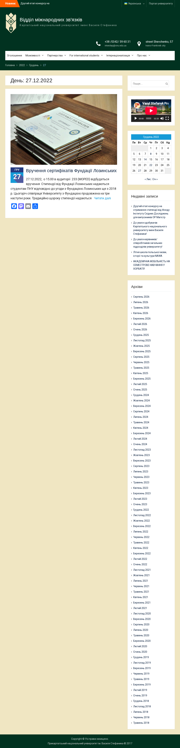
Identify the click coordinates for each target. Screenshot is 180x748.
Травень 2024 (141, 422)
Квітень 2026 (140, 313)
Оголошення (14, 55)
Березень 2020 (142, 640)
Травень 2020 (141, 635)
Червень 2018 (141, 717)
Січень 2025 (140, 389)
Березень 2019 (142, 684)
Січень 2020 (140, 651)
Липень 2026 (140, 302)
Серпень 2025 (141, 356)
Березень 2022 (142, 553)
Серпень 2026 (141, 296)
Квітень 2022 (140, 548)
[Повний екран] (167, 118)
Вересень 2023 (142, 460)
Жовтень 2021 (141, 575)
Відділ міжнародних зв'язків (51, 19)
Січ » (155, 179)
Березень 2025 (142, 378)
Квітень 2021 (140, 597)
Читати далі (102, 198)
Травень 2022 (141, 542)
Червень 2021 (141, 586)
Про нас (142, 55)
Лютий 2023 (140, 498)
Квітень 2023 (140, 488)
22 (150, 165)
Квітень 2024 (140, 427)
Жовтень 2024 (141, 400)
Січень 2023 (140, 504)
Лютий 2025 (140, 384)
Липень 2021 (140, 580)
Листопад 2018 (142, 706)
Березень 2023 (142, 493)
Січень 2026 (140, 329)
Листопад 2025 (142, 340)
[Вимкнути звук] (162, 118)
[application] (151, 110)
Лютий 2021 (140, 608)
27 (139, 170)
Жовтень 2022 (141, 520)
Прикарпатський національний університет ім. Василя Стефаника (85, 743)
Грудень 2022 (141, 509)
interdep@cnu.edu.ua (115, 45)
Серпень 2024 (141, 411)
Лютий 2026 (140, 324)
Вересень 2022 (142, 526)
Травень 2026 (141, 307)
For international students (84, 55)
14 (145, 159)
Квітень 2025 (140, 373)
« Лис (148, 179)
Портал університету (161, 3)
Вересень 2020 (142, 619)
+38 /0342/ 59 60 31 (118, 41)
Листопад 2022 (142, 515)
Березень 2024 (142, 433)
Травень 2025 (141, 367)
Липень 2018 (140, 711)
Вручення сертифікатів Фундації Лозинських (71, 170)
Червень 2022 (141, 537)
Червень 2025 (141, 362)
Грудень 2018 (141, 701)
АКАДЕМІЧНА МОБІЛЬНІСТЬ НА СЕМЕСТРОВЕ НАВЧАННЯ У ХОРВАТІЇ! (151, 265)
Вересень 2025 (142, 351)
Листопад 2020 (142, 613)
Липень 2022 (140, 531)
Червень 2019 (141, 673)
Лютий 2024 (140, 438)
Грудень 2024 (141, 395)
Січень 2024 (140, 444)
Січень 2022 (140, 564)
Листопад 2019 (142, 662)
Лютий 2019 (140, 690)
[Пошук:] (151, 83)
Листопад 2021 (142, 569)
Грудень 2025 (141, 335)
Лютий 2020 (140, 646)
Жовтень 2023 (141, 455)
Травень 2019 (141, 679)
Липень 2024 (140, 416)
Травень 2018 (141, 722)
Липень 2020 (140, 630)
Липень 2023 (140, 471)
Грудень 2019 (141, 657)
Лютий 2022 (140, 559)
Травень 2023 (141, 482)
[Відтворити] (135, 118)
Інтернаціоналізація (118, 55)
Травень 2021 (141, 591)
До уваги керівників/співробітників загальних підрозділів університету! (147, 243)
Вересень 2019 (142, 668)
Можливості (32, 55)
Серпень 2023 (141, 466)
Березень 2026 (142, 318)
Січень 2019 (140, 695)
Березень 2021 (142, 602)
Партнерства (55, 55)
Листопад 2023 (142, 449)
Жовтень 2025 (141, 345)
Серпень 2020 (141, 624)
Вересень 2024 (142, 406)
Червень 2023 (141, 477)
